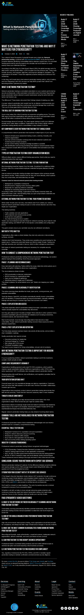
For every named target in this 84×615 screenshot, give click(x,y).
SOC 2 (15, 482)
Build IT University (35, 563)
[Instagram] (73, 608)
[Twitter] (65, 608)
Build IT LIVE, (8, 565)
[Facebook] (62, 608)
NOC (20, 54)
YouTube (50, 561)
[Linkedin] (69, 608)
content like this (12, 561)
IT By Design (33, 561)
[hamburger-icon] (80, 4)
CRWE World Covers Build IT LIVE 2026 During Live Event (64, 103)
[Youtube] (76, 608)
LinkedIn (41, 561)
